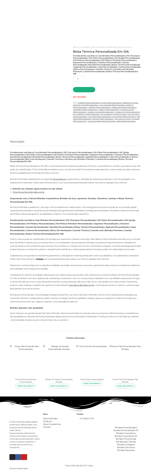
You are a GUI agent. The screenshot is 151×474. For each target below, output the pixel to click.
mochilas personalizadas (100, 117)
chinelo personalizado (109, 110)
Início (76, 47)
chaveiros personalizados (85, 110)
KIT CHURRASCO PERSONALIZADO (86, 114)
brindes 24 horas (130, 103)
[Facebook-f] (18, 457)
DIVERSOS (85, 47)
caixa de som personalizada (85, 105)
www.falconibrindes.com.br (81, 285)
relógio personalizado (103, 119)
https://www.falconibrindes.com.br (29, 192)
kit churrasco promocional (114, 114)
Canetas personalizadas (99, 107)
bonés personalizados (111, 103)
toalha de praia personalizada (101, 121)
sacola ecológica (123, 119)
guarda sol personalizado (127, 112)
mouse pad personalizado (124, 117)
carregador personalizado (124, 107)
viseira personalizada (126, 121)
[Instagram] (12, 457)
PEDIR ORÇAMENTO (84, 90)
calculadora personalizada (112, 105)
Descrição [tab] (17, 141)
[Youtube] (24, 457)
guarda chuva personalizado (101, 112)
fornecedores (59, 179)
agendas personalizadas (89, 103)
